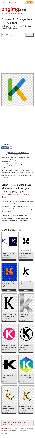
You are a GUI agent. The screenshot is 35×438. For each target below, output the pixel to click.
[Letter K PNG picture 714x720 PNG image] (9, 395)
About (4, 422)
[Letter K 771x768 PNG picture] (26, 334)
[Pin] (8, 147)
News (14, 422)
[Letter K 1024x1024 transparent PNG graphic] (9, 303)
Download (9, 260)
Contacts (11, 424)
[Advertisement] (17, 55)
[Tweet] (11, 147)
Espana (15, 2)
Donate (20, 422)
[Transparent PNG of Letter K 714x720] (26, 395)
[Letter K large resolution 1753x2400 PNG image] (26, 303)
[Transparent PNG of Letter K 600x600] (9, 334)
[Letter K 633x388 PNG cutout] (9, 364)
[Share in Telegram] (5, 147)
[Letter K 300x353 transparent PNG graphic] (26, 364)
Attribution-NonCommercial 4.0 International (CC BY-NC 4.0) (15, 154)
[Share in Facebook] (2, 147)
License (10, 422)
